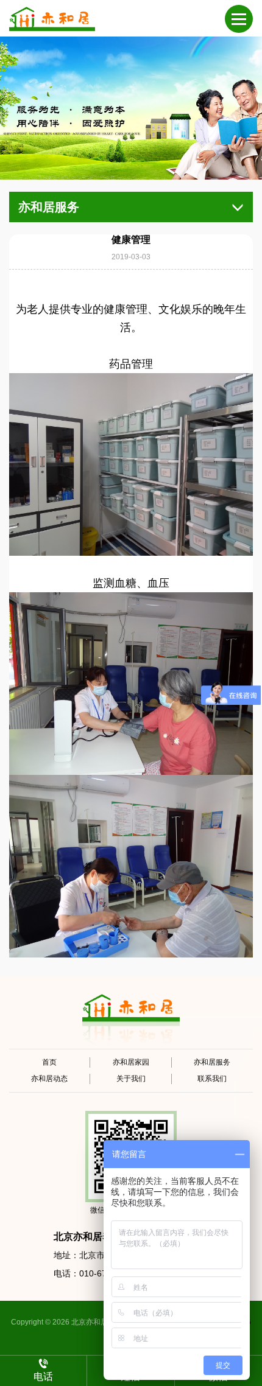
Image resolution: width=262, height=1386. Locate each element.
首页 (49, 1062)
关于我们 (131, 1078)
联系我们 (212, 1078)
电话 (43, 1376)
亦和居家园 (131, 1062)
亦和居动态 (49, 1078)
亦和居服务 (212, 1062)
